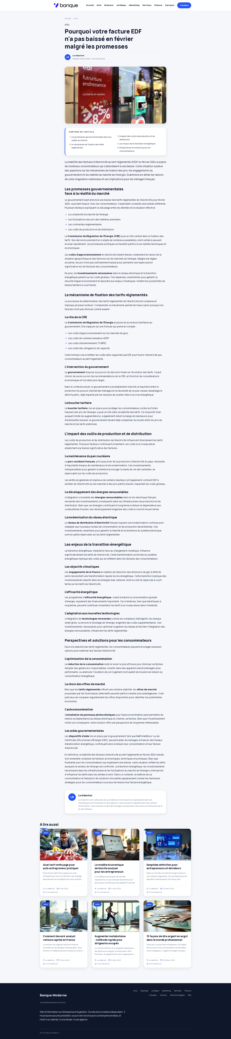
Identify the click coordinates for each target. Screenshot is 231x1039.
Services (146, 5)
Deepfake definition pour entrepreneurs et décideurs (164, 866)
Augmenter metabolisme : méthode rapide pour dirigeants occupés (110, 940)
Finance (158, 5)
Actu (99, 5)
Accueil (90, 5)
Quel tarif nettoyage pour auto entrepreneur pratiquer (61, 866)
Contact (184, 5)
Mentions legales (177, 995)
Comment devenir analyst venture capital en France (59, 938)
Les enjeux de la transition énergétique (137, 143)
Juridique (121, 5)
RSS (189, 995)
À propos (169, 5)
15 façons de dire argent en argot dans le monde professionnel (167, 938)
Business (108, 5)
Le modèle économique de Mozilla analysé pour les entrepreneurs (109, 868)
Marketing (134, 5)
